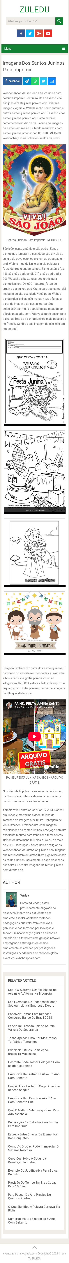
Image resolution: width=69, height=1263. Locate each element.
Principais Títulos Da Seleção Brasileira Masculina (28, 1052)
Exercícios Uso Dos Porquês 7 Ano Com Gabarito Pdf (32, 1100)
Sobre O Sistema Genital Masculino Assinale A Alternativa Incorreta (32, 991)
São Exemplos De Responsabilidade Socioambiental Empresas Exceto (32, 1003)
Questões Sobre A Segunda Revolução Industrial (27, 1160)
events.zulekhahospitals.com (20, 1253)
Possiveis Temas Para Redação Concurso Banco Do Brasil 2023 (30, 1015)
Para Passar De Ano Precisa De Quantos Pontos (29, 1196)
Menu (7, 48)
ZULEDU (35, 9)
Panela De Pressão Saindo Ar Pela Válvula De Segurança (31, 1027)
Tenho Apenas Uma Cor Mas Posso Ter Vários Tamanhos (32, 1040)
